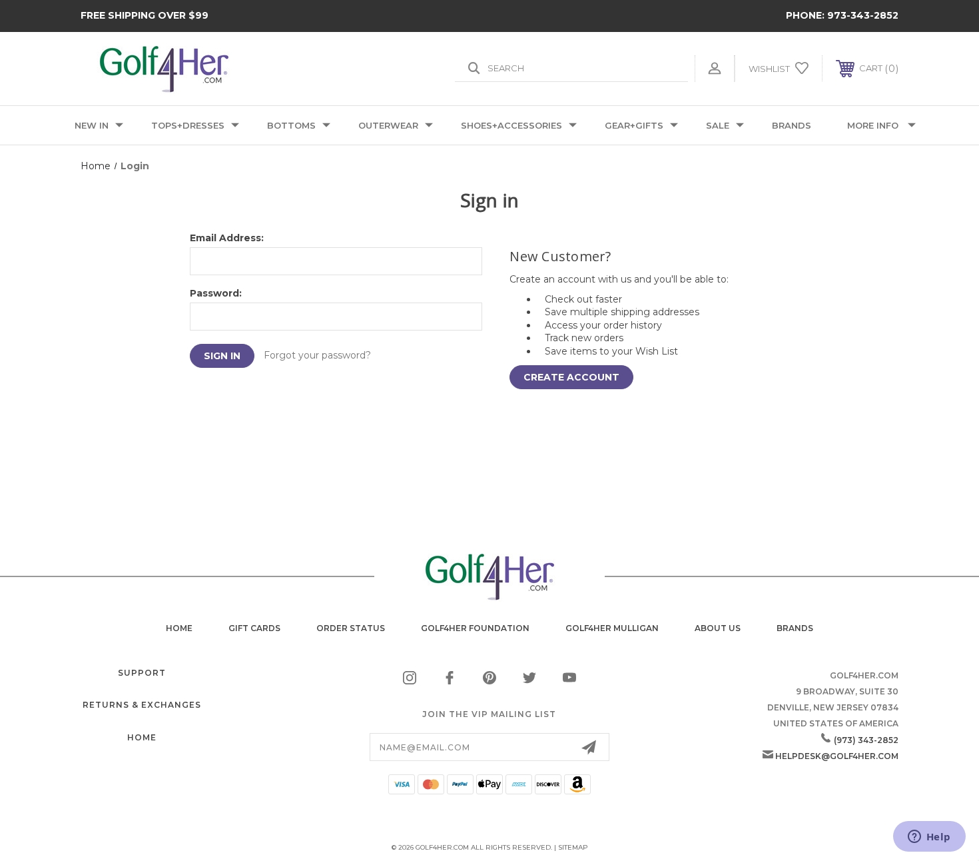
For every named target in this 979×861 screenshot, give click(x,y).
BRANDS (791, 125)
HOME (142, 737)
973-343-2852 (862, 15)
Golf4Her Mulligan (612, 628)
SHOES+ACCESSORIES (511, 125)
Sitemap (573, 847)
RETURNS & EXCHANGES (142, 705)
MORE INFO (872, 125)
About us (718, 628)
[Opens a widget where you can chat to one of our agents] (929, 837)
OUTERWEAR (388, 125)
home (179, 628)
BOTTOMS (291, 125)
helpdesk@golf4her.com (836, 756)
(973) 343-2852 (866, 740)
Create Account (571, 377)
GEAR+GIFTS (634, 125)
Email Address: (227, 238)
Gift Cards (254, 628)
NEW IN (92, 125)
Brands (795, 628)
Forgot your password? (317, 355)
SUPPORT (142, 673)
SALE (717, 125)
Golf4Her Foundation (475, 628)
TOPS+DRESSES (187, 125)
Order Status (350, 628)
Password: (216, 293)
